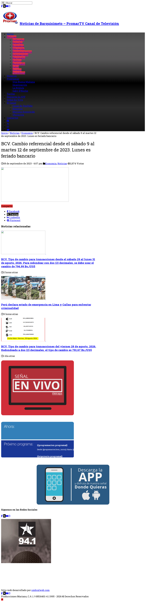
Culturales (18, 39)
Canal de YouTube (23, 105)
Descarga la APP (16, 96)
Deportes (18, 42)
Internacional (20, 54)
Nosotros (18, 108)
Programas (13, 78)
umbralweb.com (40, 590)
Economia (18, 45)
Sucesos (17, 69)
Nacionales (19, 57)
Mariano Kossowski (24, 111)
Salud (16, 66)
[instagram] (9, 6)
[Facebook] (2, 6)
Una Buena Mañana (24, 81)
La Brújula (18, 87)
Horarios (12, 75)
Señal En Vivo (15, 99)
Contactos (12, 117)
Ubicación (18, 114)
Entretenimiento (22, 51)
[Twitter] (4, 6)
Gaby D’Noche (20, 90)
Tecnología (19, 72)
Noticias (11, 36)
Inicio (10, 33)
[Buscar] (3, 2)
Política (17, 60)
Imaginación (20, 84)
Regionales (19, 63)
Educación (18, 48)
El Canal (11, 102)
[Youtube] (7, 6)
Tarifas (11, 93)
